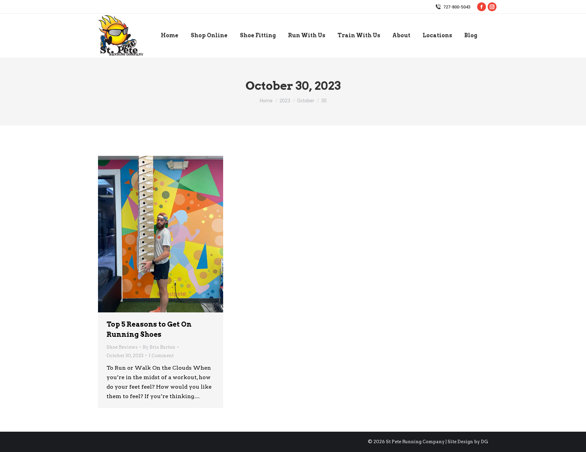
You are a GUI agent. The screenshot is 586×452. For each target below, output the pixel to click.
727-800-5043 (456, 6)
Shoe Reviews (122, 347)
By (159, 347)
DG (484, 441)
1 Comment (161, 355)
